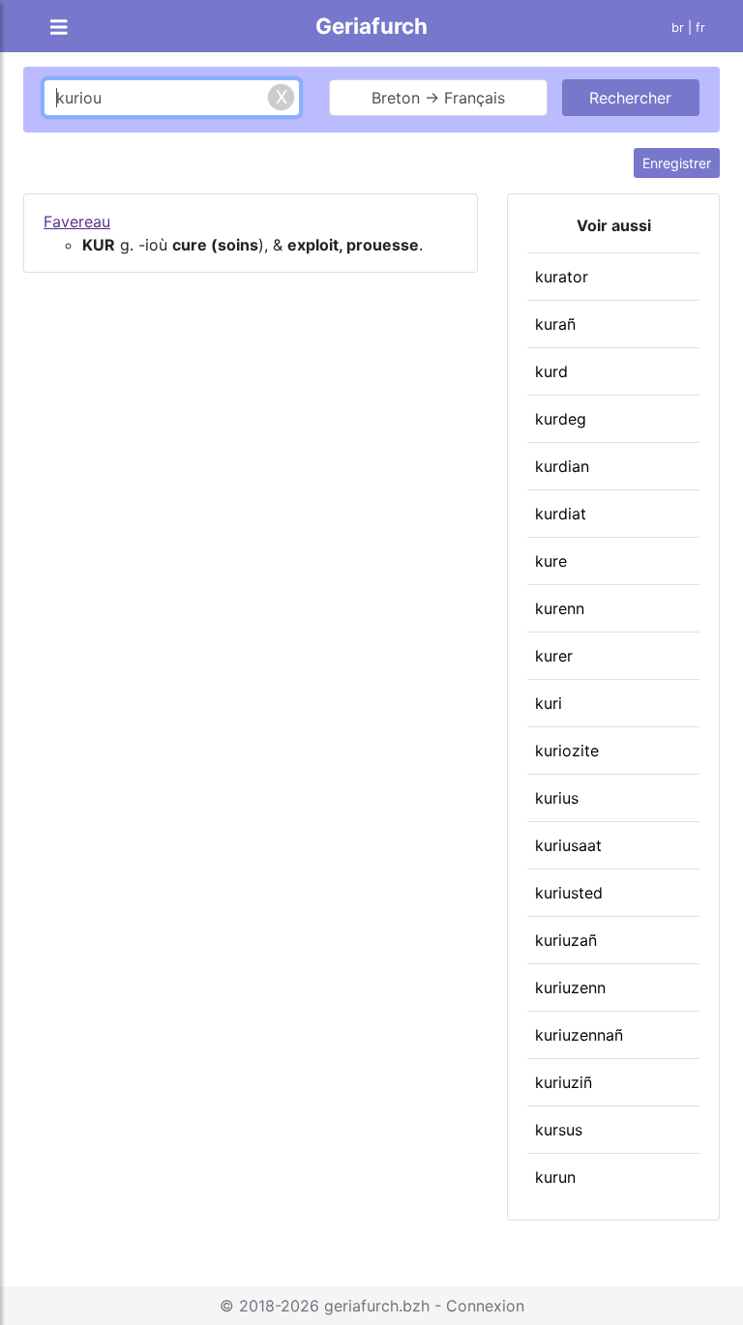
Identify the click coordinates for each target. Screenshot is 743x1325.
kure (551, 561)
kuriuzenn (570, 987)
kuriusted (569, 892)
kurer (554, 655)
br (677, 27)
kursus (558, 1129)
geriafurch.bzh (377, 1305)
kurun (555, 1177)
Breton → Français (438, 97)
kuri (548, 703)
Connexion (485, 1305)
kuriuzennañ (579, 1035)
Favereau (77, 221)
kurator (561, 276)
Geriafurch (371, 26)
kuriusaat (568, 845)
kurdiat (560, 513)
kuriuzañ (566, 940)
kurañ (555, 324)
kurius (557, 798)
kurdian (562, 466)
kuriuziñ (563, 1082)
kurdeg (560, 418)
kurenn (559, 608)
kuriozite (567, 750)
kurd (551, 371)
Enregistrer (676, 163)
